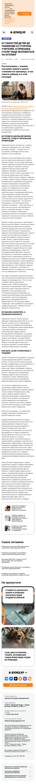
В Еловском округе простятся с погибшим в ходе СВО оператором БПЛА (16, 568)
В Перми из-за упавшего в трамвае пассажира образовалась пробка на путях (15, 574)
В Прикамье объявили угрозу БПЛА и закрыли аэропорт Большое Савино (14, 553)
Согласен (25, 14)
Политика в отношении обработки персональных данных (16, 767)
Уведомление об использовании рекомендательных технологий (15, 776)
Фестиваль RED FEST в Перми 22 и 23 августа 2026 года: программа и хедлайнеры (14, 561)
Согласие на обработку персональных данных (12, 772)
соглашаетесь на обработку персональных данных (10, 21)
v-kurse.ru (8, 8)
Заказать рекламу (19, 685)
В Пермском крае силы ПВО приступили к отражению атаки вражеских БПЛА (15, 547)
